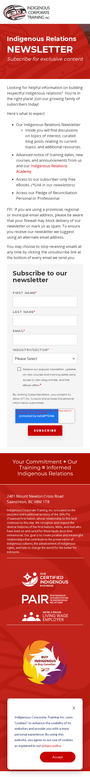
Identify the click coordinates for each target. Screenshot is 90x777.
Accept (57, 757)
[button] (84, 11)
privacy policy (51, 746)
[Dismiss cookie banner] (73, 708)
